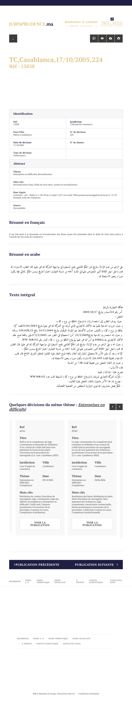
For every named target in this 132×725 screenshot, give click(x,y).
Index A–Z (28, 581)
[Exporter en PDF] (110, 38)
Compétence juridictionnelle (86, 512)
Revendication (45, 174)
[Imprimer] (119, 38)
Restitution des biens (82, 496)
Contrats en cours (39, 509)
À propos (80, 581)
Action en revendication (65, 184)
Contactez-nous (116, 581)
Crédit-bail (35, 504)
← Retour (13, 40)
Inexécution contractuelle (98, 504)
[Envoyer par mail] (102, 38)
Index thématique (43, 581)
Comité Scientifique (96, 581)
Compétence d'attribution (32, 512)
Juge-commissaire (41, 498)
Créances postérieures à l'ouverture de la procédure (35, 507)
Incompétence (34, 501)
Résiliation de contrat (30, 496)
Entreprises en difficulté (25, 174)
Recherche (15, 581)
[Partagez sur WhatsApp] (94, 38)
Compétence (26, 485)
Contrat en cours (102, 509)
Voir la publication (40, 524)
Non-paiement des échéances (90, 500)
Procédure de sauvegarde (90, 498)
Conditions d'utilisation (88, 693)
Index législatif (60, 581)
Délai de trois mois (43, 184)
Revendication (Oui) (23, 184)
